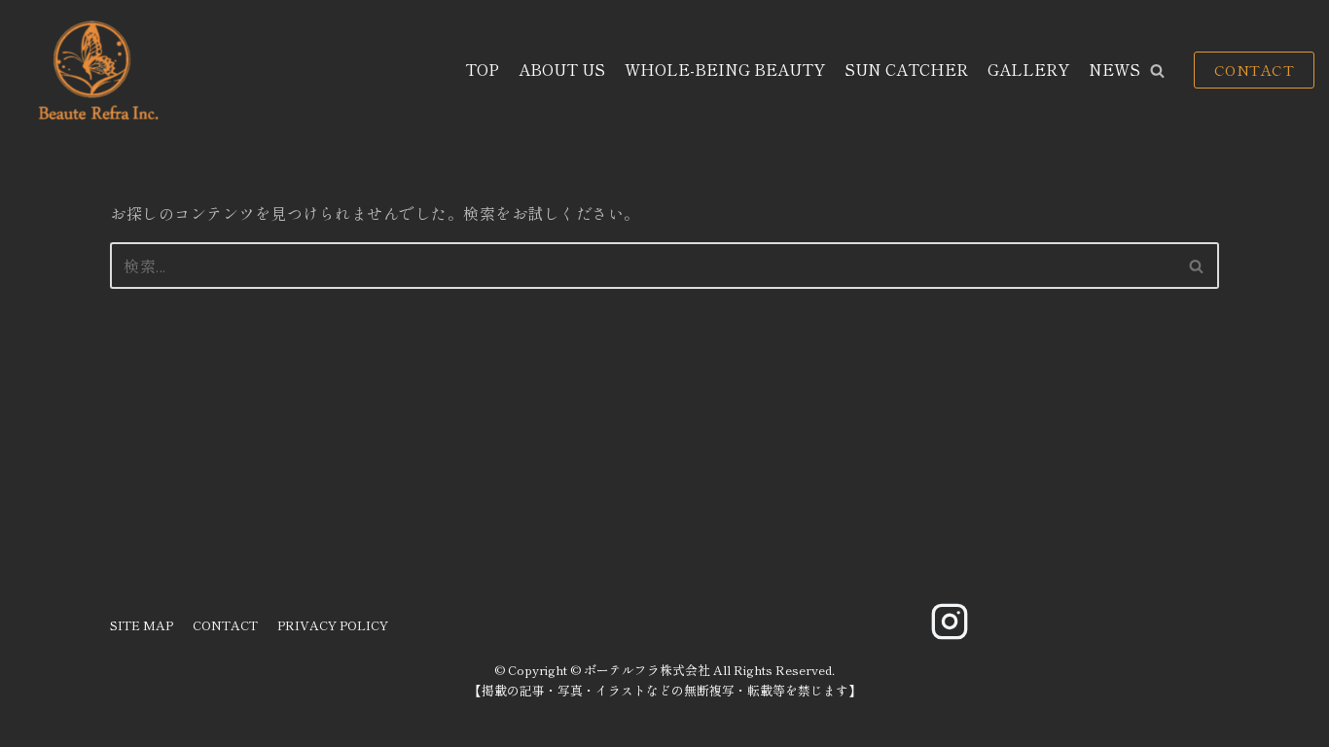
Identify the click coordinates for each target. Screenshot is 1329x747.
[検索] (1197, 265)
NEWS (1114, 69)
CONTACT (1254, 69)
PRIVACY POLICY (332, 625)
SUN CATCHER (906, 69)
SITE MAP (141, 625)
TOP (482, 69)
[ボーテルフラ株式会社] (96, 71)
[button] (1157, 70)
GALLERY (1028, 69)
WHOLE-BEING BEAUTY (725, 69)
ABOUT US (562, 69)
